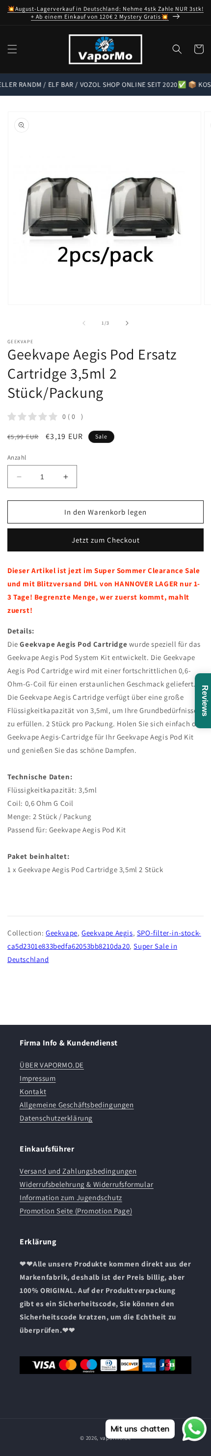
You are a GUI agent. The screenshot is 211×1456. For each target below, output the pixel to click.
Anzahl (16, 457)
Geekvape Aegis (106, 932)
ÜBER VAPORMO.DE (52, 1065)
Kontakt (33, 1091)
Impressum (37, 1078)
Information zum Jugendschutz (71, 1197)
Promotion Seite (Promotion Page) (76, 1210)
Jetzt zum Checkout (106, 540)
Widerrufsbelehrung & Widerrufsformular (87, 1184)
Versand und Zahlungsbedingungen (78, 1171)
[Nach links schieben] (84, 323)
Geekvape (62, 932)
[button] (12, 49)
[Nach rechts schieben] (127, 323)
